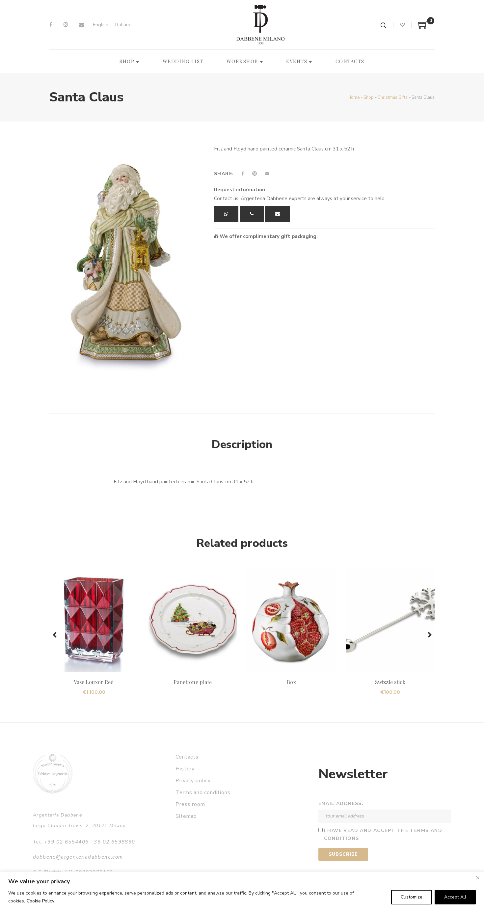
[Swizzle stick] (390, 619)
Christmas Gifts (393, 97)
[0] (423, 27)
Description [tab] (242, 444)
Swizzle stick (390, 682)
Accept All (455, 897)
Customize (411, 897)
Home (354, 97)
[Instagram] (66, 24)
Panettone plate (193, 682)
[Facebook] (50, 24)
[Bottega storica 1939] (52, 773)
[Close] (477, 877)
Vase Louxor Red (94, 682)
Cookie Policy (40, 901)
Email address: (341, 803)
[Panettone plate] (192, 619)
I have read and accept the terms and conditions (383, 834)
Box (291, 682)
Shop (368, 97)
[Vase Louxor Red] (93, 619)
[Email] (81, 24)
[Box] (291, 619)
